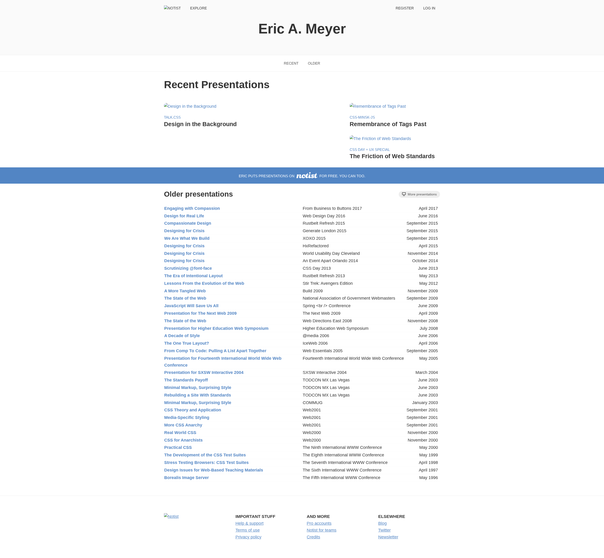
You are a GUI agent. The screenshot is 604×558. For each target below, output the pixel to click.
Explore (198, 8)
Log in (429, 8)
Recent (291, 63)
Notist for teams (321, 530)
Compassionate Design (187, 223)
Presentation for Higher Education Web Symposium (216, 328)
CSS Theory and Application (192, 410)
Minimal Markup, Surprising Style (197, 387)
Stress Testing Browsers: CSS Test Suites (206, 462)
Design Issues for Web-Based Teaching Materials (213, 470)
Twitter (384, 530)
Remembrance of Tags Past (388, 124)
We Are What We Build (187, 238)
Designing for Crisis (184, 230)
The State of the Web (185, 298)
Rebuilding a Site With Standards (197, 395)
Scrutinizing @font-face (188, 268)
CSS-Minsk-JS (362, 117)
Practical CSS (178, 447)
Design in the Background (200, 124)
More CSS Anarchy (183, 425)
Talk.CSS (172, 117)
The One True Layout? (186, 343)
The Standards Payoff (186, 380)
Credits (313, 537)
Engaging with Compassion (192, 208)
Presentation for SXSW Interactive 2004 (203, 372)
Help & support (249, 523)
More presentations (422, 194)
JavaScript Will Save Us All (191, 305)
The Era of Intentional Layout (193, 275)
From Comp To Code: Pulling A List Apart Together (215, 350)
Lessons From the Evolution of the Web (204, 283)
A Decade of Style (182, 335)
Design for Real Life (184, 216)
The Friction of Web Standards (392, 156)
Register (405, 8)
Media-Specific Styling (186, 417)
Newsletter (388, 537)
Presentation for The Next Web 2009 (200, 313)
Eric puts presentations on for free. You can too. (302, 176)
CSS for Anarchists (183, 440)
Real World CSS (180, 432)
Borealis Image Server (186, 477)
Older (314, 63)
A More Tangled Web (185, 291)
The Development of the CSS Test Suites (205, 455)
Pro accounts (319, 523)
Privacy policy (248, 537)
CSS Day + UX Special (370, 150)
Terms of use (247, 530)
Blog (382, 523)
